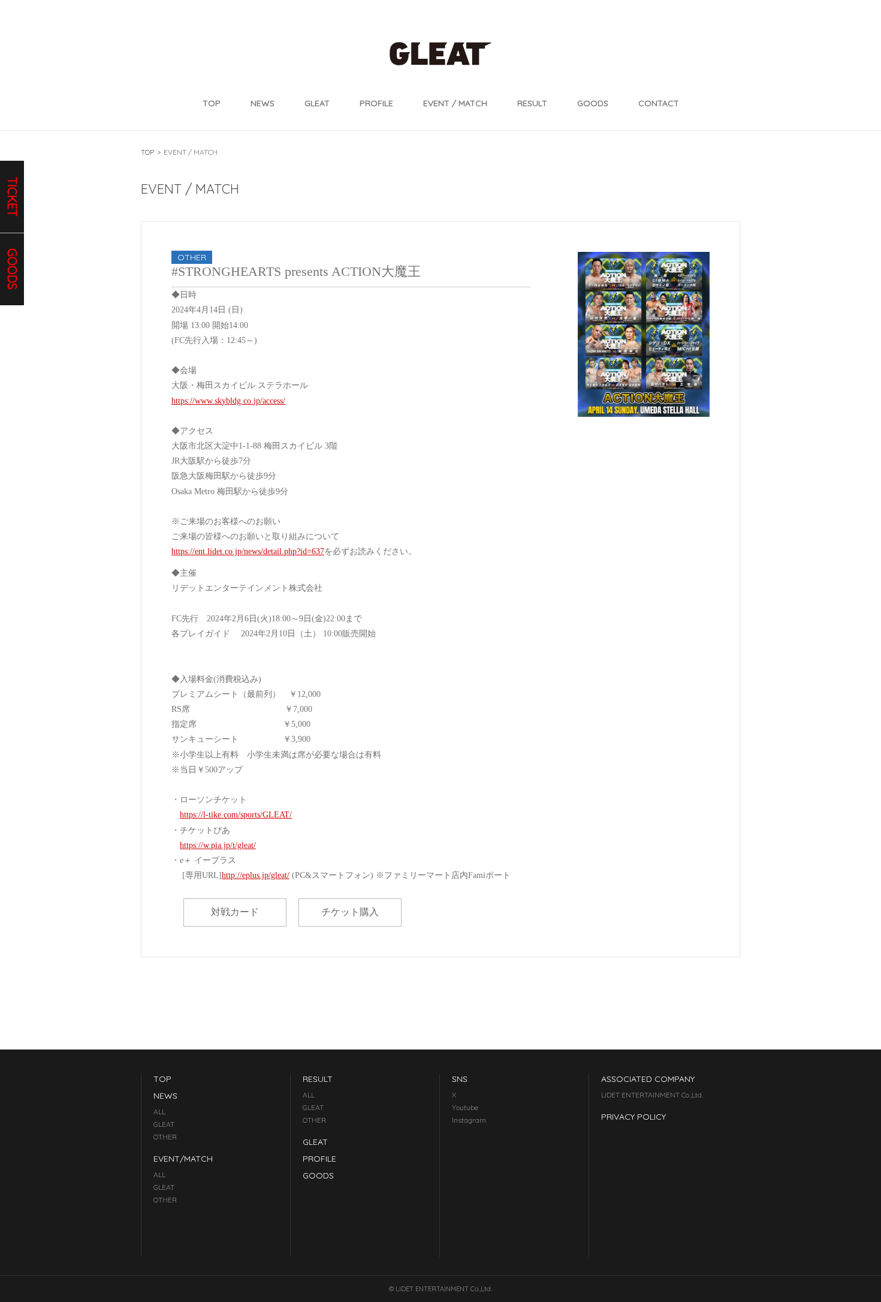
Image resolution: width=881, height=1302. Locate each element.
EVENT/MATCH (183, 1158)
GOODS (592, 103)
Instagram (469, 1119)
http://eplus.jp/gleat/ (255, 875)
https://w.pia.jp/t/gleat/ (218, 845)
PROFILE (376, 103)
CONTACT (658, 103)
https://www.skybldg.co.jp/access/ (228, 400)
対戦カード (235, 912)
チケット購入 (350, 912)
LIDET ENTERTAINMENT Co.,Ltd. (652, 1094)
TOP (212, 103)
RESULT (532, 103)
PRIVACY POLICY (633, 1116)
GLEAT (317, 103)
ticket (12, 197)
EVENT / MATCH (455, 103)
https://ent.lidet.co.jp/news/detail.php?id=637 (247, 551)
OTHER (165, 1136)
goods (12, 269)
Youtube (465, 1107)
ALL (159, 1111)
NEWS (262, 103)
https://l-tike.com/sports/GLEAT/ (236, 814)
